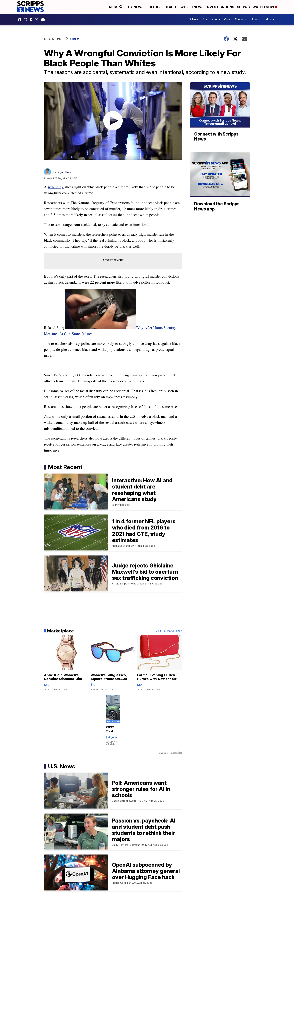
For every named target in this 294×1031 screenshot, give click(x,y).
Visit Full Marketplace (169, 630)
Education (241, 19)
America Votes (212, 19)
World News (192, 7)
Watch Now (264, 7)
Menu (114, 7)
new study (56, 186)
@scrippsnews (44, 19)
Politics (154, 7)
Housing (256, 19)
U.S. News (135, 7)
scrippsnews (20, 19)
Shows (243, 7)
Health (171, 7)
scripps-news (32, 19)
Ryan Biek (64, 172)
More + (270, 19)
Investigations (220, 7)
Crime (227, 19)
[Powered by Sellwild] (176, 752)
